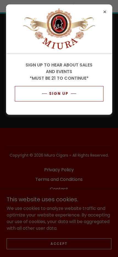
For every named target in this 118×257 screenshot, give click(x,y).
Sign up (59, 93)
